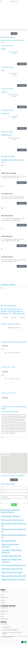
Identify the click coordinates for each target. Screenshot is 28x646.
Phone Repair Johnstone (10, 516)
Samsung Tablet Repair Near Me (13, 576)
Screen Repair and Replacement (13, 565)
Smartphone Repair (8, 285)
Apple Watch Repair (8, 541)
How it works (5, 345)
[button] (14, 30)
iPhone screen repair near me (12, 520)
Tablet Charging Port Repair (11, 572)
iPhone (3, 49)
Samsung (4, 92)
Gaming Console (6, 135)
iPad (2, 70)
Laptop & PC (5, 113)
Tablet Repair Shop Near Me (11, 569)
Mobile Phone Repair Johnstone (13, 579)
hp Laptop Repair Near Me (11, 556)
